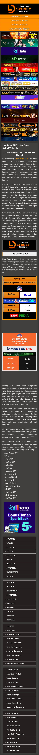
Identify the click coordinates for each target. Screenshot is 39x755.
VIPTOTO (9, 576)
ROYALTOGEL (11, 568)
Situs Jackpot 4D (12, 718)
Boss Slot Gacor (12, 670)
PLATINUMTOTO (12, 572)
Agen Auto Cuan (12, 682)
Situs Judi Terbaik (12, 639)
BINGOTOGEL (11, 603)
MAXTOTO (10, 587)
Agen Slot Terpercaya (14, 651)
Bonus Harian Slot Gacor (15, 663)
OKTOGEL (9, 551)
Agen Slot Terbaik (12, 691)
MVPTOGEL (10, 560)
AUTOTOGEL (10, 556)
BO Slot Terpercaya (13, 634)
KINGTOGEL (10, 620)
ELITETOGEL (10, 564)
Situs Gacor (10, 630)
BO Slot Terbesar (12, 751)
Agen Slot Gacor (12, 722)
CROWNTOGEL (11, 595)
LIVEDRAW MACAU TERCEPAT (20, 29)
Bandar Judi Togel (12, 695)
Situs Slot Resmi (12, 713)
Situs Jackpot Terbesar (14, 686)
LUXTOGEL (10, 607)
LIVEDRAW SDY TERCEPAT (19, 25)
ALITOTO (9, 612)
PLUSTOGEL (10, 616)
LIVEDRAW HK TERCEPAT (19, 17)
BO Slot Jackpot (12, 659)
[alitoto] (19, 517)
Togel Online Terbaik (13, 674)
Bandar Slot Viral (12, 678)
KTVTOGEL (10, 547)
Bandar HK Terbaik (13, 738)
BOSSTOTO (10, 583)
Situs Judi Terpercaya (14, 647)
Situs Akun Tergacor (13, 655)
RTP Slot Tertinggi (13, 730)
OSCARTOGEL (11, 599)
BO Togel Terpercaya (13, 643)
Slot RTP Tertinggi (13, 747)
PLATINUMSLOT (12, 591)
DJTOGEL (9, 543)
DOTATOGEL (10, 539)
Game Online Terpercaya (15, 734)
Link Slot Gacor (11, 742)
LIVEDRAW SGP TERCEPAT (19, 21)
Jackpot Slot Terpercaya (15, 707)
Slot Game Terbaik (13, 726)
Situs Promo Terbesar (14, 699)
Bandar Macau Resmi (13, 703)
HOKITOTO (10, 626)
